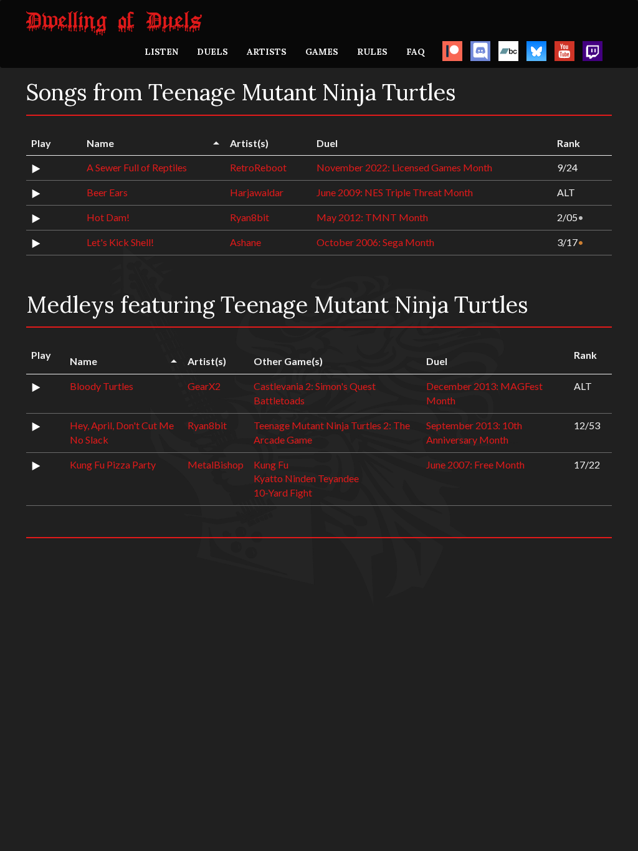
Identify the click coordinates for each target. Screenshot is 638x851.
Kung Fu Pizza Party (113, 464)
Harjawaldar (256, 192)
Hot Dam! (108, 217)
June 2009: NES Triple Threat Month (395, 192)
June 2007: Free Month (475, 464)
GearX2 (204, 386)
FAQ (415, 51)
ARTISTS (267, 51)
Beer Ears (107, 192)
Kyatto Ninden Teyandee (306, 478)
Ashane (245, 242)
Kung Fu (271, 464)
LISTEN (161, 51)
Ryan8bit (249, 217)
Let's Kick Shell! (120, 242)
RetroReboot (258, 167)
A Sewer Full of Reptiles (137, 167)
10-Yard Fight (283, 492)
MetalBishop (216, 464)
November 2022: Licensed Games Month (404, 167)
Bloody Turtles (101, 386)
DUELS (212, 51)
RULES (372, 51)
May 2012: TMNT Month (372, 217)
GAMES (321, 51)
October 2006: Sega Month (375, 242)
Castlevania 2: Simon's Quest (315, 386)
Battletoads (279, 400)
